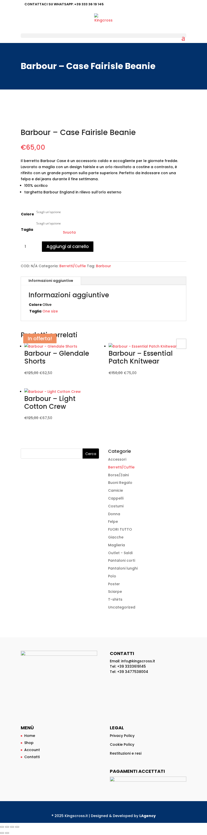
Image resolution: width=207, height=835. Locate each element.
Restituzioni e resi (125, 753)
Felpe (113, 521)
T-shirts (115, 599)
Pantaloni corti (121, 560)
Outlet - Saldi (120, 552)
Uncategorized (121, 607)
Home (29, 735)
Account (32, 749)
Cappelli (115, 498)
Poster (114, 583)
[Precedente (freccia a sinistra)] (2, 833)
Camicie (115, 490)
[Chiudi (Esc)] (17, 827)
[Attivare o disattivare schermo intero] (7, 827)
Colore (27, 214)
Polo (112, 576)
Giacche (115, 537)
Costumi (115, 506)
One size (50, 311)
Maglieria (116, 545)
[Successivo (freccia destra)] (7, 833)
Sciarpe (115, 591)
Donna (114, 513)
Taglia (27, 229)
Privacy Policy (122, 735)
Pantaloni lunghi (123, 568)
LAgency (147, 815)
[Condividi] (12, 827)
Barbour (103, 265)
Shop (29, 742)
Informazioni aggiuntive (51, 280)
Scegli (181, 344)
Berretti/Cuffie (72, 265)
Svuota (69, 232)
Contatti (32, 756)
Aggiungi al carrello (67, 246)
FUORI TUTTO (120, 529)
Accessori (117, 459)
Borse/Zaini (118, 475)
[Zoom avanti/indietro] (2, 827)
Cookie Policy (122, 744)
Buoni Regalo (120, 482)
